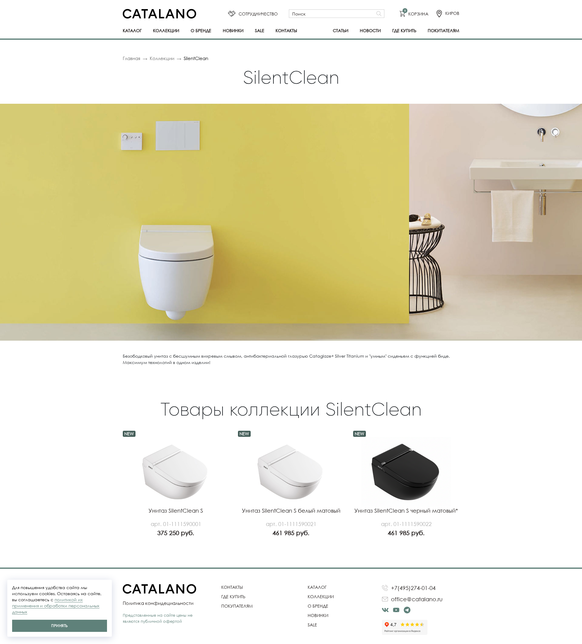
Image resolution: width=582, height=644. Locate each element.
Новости (370, 30)
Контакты (286, 30)
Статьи (340, 30)
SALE (259, 30)
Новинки (233, 30)
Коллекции (166, 30)
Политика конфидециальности (158, 603)
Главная (131, 58)
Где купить (404, 30)
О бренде (201, 30)
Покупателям (443, 30)
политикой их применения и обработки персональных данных (55, 605)
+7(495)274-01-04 (413, 588)
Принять (59, 625)
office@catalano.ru (417, 599)
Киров (452, 13)
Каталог (132, 30)
